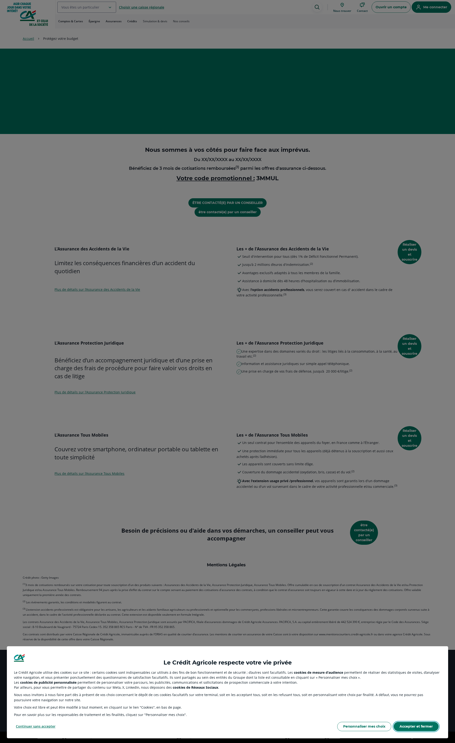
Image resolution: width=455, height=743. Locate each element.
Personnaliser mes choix (364, 726)
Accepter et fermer (416, 726)
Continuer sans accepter (35, 726)
